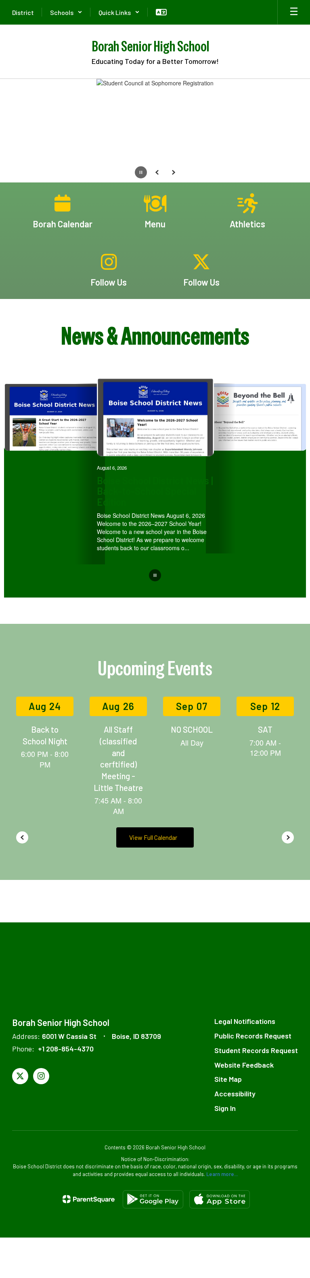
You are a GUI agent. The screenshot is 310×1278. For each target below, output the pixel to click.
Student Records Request (256, 1050)
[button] (66, 12)
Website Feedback (244, 1064)
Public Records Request (252, 1035)
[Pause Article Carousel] (155, 576)
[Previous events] (22, 837)
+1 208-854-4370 (66, 1048)
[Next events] (288, 837)
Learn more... (222, 1174)
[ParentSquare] (89, 1199)
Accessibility (235, 1093)
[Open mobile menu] (294, 12)
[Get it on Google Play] (153, 1199)
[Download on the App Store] (219, 1199)
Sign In (225, 1108)
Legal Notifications (244, 1021)
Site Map (228, 1079)
